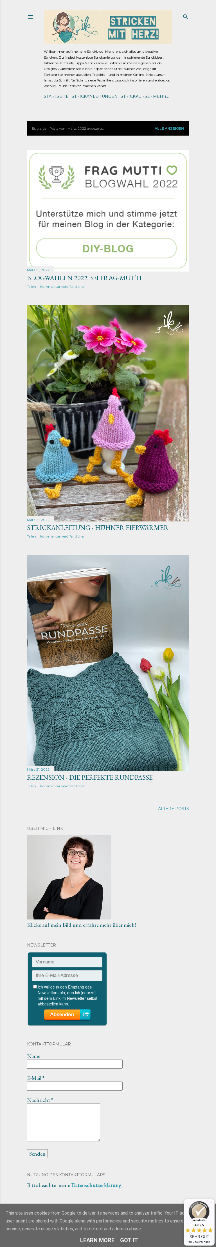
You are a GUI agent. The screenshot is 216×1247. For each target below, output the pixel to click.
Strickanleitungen (95, 96)
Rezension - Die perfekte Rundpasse (90, 777)
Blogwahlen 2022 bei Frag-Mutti (84, 277)
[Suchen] (185, 15)
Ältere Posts (173, 808)
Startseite (56, 96)
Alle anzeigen (169, 128)
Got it (129, 1240)
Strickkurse (135, 96)
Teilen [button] (31, 286)
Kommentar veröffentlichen (63, 286)
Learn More (97, 1240)
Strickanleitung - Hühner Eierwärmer (97, 527)
